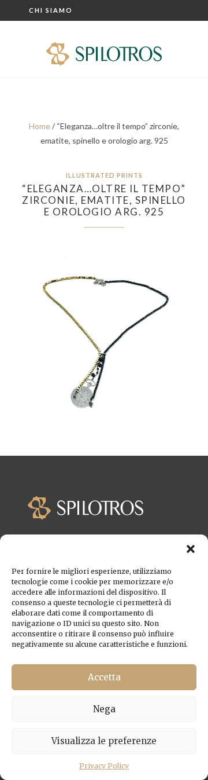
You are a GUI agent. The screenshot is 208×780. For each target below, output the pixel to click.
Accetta (104, 677)
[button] (190, 549)
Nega (104, 709)
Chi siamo (51, 10)
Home (39, 126)
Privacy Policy (104, 765)
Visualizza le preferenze (104, 740)
